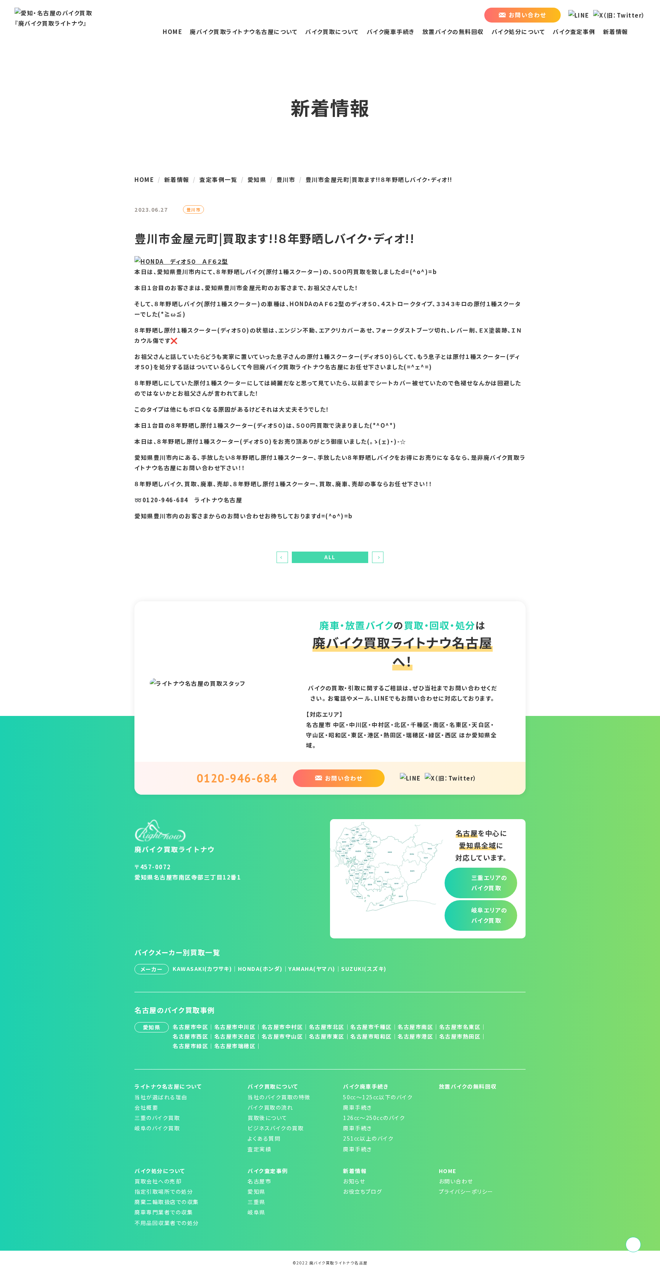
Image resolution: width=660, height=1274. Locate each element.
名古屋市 (259, 1181)
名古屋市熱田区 (460, 1036)
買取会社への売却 (157, 1181)
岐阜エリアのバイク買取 (489, 915)
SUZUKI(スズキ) (364, 968)
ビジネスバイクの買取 (275, 1128)
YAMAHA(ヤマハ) (311, 968)
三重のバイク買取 (157, 1117)
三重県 (256, 1202)
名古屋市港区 (415, 1036)
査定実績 (259, 1149)
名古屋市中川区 (235, 1027)
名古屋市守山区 (282, 1036)
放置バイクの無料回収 (453, 32)
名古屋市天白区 (235, 1036)
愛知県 (256, 1191)
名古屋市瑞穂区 (235, 1046)
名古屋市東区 (327, 1036)
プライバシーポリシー (466, 1191)
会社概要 (146, 1107)
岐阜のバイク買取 (157, 1128)
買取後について (267, 1117)
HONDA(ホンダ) (260, 968)
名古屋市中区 (190, 1027)
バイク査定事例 (574, 32)
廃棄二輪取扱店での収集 (166, 1202)
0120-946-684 (237, 778)
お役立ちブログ (362, 1191)
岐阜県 (256, 1212)
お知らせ (354, 1181)
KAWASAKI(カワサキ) (202, 968)
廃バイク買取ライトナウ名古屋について (244, 32)
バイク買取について (332, 32)
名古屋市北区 (327, 1027)
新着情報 (615, 32)
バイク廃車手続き (391, 32)
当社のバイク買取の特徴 (279, 1097)
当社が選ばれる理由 (161, 1097)
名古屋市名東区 (460, 1027)
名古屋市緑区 (190, 1046)
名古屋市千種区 (371, 1027)
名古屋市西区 (190, 1036)
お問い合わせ (456, 1181)
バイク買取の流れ (270, 1107)
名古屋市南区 (415, 1027)
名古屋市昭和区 (371, 1036)
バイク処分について (518, 32)
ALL (330, 557)
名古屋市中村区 (282, 1027)
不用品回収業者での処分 (166, 1223)
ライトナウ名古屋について (168, 1086)
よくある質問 (263, 1138)
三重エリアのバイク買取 (489, 882)
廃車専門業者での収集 (163, 1212)
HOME (172, 32)
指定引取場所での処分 (163, 1191)
